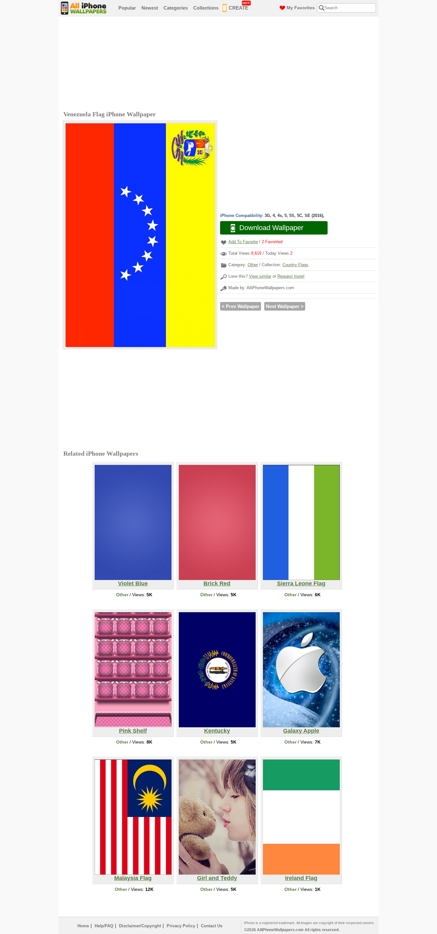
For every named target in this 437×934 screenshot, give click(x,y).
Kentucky (217, 731)
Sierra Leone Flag (301, 583)
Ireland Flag (301, 878)
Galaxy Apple (301, 731)
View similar (260, 276)
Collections (206, 8)
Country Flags (295, 264)
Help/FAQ (104, 925)
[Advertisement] (220, 64)
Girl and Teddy (217, 878)
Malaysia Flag (133, 878)
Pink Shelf (133, 731)
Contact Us (211, 925)
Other (253, 264)
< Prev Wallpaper (240, 306)
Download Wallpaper (271, 228)
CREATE (239, 6)
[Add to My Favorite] (223, 242)
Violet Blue (133, 583)
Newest (149, 8)
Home (83, 925)
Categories (175, 8)
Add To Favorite (243, 241)
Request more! (291, 276)
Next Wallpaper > (285, 306)
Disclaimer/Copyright (140, 925)
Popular (127, 8)
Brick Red (216, 583)
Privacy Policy (181, 925)
